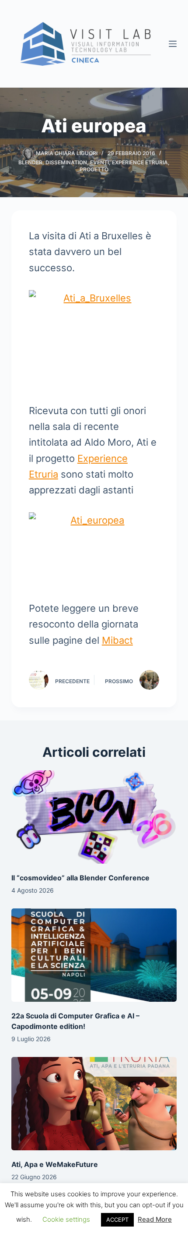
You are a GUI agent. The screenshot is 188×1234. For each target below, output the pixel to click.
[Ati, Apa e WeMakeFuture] (94, 1103)
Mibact (117, 640)
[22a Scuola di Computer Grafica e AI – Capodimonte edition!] (94, 955)
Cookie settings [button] (66, 1219)
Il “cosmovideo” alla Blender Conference (80, 877)
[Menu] (173, 44)
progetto (94, 169)
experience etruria (140, 162)
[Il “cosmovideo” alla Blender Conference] (94, 817)
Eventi (99, 162)
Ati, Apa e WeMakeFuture (54, 1164)
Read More (155, 1219)
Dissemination (66, 162)
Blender (30, 162)
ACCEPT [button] (117, 1219)
